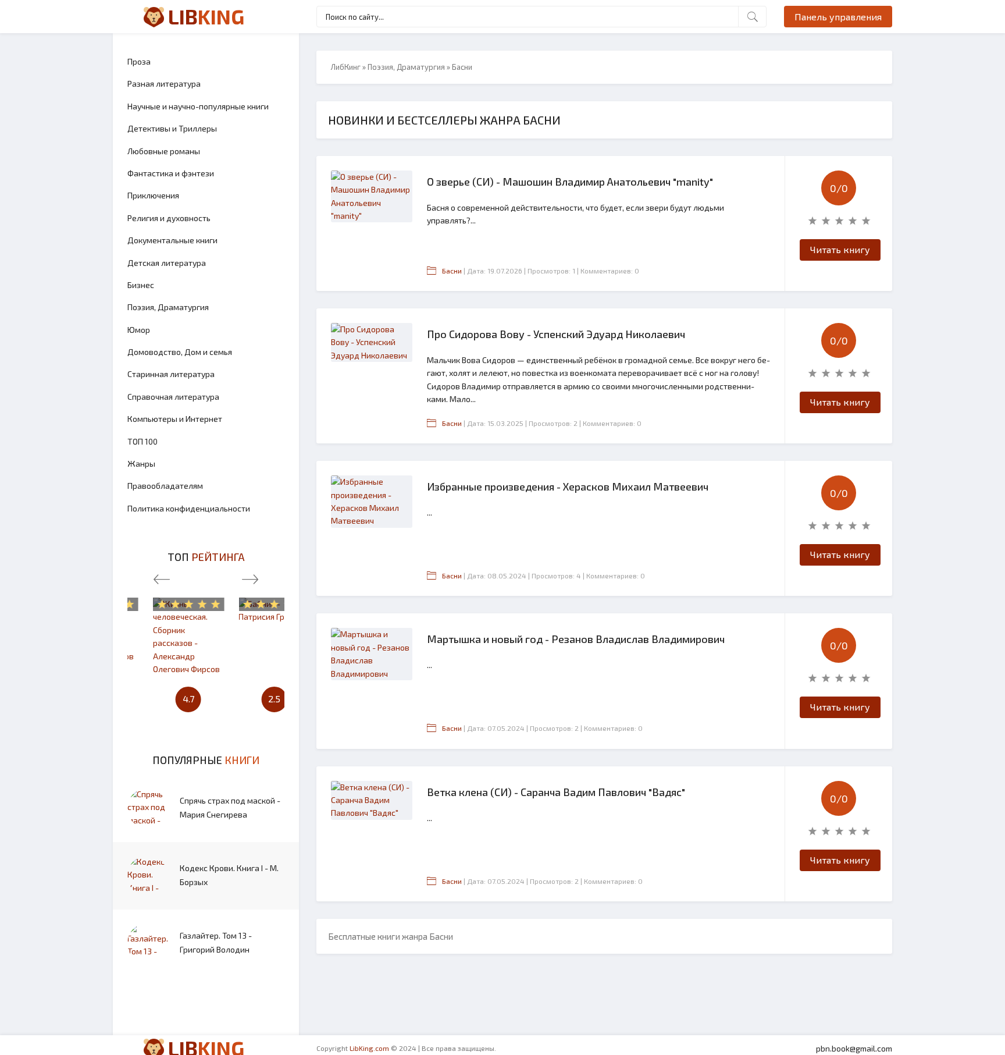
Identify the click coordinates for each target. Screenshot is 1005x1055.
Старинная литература (171, 374)
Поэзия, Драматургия (168, 307)
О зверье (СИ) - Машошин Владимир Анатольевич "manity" (570, 181)
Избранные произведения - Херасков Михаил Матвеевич (567, 486)
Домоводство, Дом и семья (179, 352)
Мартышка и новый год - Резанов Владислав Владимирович (576, 639)
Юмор (138, 330)
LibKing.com (369, 1048)
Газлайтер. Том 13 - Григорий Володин (216, 942)
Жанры (141, 463)
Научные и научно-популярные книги (198, 106)
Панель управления (838, 16)
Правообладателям (165, 486)
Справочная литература (173, 397)
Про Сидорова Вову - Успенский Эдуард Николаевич (556, 334)
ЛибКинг (346, 67)
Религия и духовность (169, 218)
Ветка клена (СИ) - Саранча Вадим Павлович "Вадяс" (556, 792)
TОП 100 (142, 441)
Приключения (153, 195)
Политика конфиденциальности (188, 508)
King (206, 16)
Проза (139, 61)
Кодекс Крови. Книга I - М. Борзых (229, 875)
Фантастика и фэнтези (170, 173)
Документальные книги (172, 240)
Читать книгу (840, 249)
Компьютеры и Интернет (174, 419)
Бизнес (140, 285)
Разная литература (164, 83)
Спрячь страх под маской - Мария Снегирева (230, 807)
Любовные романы (163, 151)
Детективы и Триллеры (172, 128)
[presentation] (162, 576)
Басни (452, 271)
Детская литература (166, 263)
